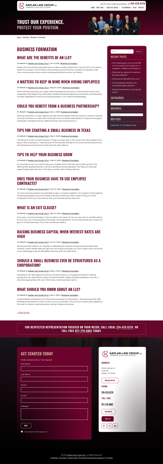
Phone (23, 385)
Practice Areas (112, 8)
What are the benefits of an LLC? (44, 57)
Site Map (62, 458)
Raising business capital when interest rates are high (59, 234)
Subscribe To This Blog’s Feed (123, 125)
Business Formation (69, 63)
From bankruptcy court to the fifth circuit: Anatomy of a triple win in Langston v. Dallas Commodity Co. (126, 66)
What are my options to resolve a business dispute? (126, 73)
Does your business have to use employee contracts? (51, 181)
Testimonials (126, 8)
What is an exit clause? (36, 207)
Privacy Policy (72, 458)
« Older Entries (23, 312)
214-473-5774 (137, 3)
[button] (161, 460)
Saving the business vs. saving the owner (126, 90)
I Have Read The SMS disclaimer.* (36, 432)
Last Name (25, 374)
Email (24, 396)
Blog (134, 8)
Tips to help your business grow (44, 154)
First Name (25, 364)
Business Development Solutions (91, 458)
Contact (141, 8)
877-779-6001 (83, 331)
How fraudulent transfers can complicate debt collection (124, 84)
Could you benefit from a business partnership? (58, 106)
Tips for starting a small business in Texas (53, 130)
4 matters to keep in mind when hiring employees (58, 82)
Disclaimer (54, 458)
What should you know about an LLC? (48, 289)
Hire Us (107, 419)
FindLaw (109, 458)
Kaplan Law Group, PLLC (38, 63)
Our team (99, 8)
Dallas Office (110, 380)
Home (93, 8)
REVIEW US (108, 411)
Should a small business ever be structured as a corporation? (59, 263)
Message (24, 406)
